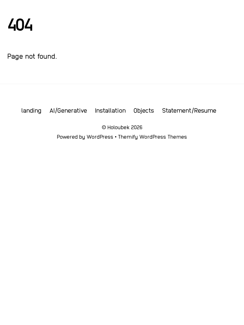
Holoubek (118, 127)
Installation (110, 110)
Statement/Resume (189, 110)
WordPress (99, 136)
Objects (143, 110)
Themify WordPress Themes (152, 136)
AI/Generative (68, 110)
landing (31, 110)
